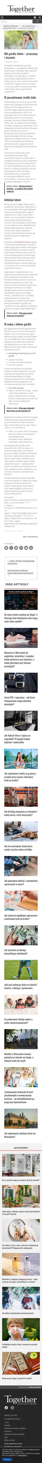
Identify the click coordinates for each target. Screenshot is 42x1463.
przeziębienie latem (22, 242)
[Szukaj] (37, 21)
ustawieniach (22, 1455)
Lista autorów (35, 1387)
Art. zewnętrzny (28, 26)
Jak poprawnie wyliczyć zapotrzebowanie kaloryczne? (21, 571)
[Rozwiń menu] (2, 17)
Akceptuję (7, 1459)
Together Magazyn (10, 26)
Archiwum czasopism (13, 1446)
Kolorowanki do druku (13, 1443)
